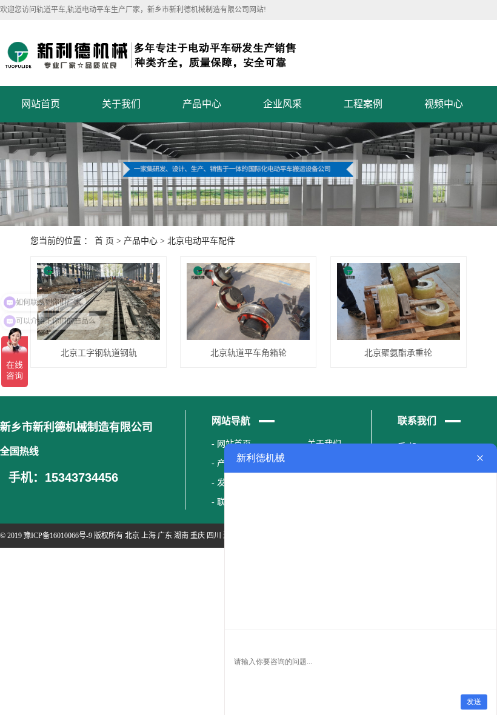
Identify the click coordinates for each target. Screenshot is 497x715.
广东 (165, 535)
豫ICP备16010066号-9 (58, 535)
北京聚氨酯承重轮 (398, 353)
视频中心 (443, 104)
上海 (148, 535)
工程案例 (363, 104)
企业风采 (282, 104)
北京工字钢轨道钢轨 (99, 353)
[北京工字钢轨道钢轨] (98, 301)
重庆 (197, 535)
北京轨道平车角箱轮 (248, 353)
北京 (132, 535)
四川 (214, 535)
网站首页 (40, 104)
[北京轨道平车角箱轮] (248, 301)
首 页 (104, 240)
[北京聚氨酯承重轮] (398, 301)
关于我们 (121, 104)
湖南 (181, 535)
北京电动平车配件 (201, 240)
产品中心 (201, 104)
